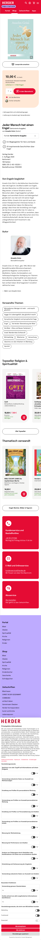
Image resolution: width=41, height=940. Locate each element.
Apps (34, 11)
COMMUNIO (6, 698)
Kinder (4, 643)
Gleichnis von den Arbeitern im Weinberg (18, 342)
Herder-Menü (39, 2)
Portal (7, 11)
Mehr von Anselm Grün (12, 291)
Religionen (6, 640)
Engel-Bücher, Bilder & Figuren (20, 508)
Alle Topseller (20, 431)
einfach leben (7, 701)
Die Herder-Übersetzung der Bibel (23, 324)
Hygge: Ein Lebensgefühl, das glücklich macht (20, 315)
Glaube (5, 630)
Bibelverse (20, 337)
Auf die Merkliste (14, 97)
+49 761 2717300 (11, 538)
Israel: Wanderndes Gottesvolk (14, 333)
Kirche (4, 636)
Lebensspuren (7, 714)
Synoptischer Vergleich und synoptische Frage (20, 319)
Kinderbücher (7, 672)
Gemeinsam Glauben (10, 704)
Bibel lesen (6, 691)
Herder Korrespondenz (10, 708)
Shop (14, 11)
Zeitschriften (24, 11)
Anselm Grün (10, 131)
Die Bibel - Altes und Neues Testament (17, 328)
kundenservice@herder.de (15, 571)
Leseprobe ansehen (22, 64)
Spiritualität (6, 633)
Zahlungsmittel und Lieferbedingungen (15, 112)
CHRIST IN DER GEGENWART (11, 695)
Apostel (7, 346)
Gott (6, 402)
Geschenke (6, 675)
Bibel (4, 627)
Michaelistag (8, 337)
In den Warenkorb (26, 91)
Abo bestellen (11, 600)
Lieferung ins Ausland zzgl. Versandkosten (16, 115)
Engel (6, 324)
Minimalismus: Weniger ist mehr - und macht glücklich (19, 309)
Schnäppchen (7, 679)
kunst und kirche (8, 711)
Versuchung (32, 337)
